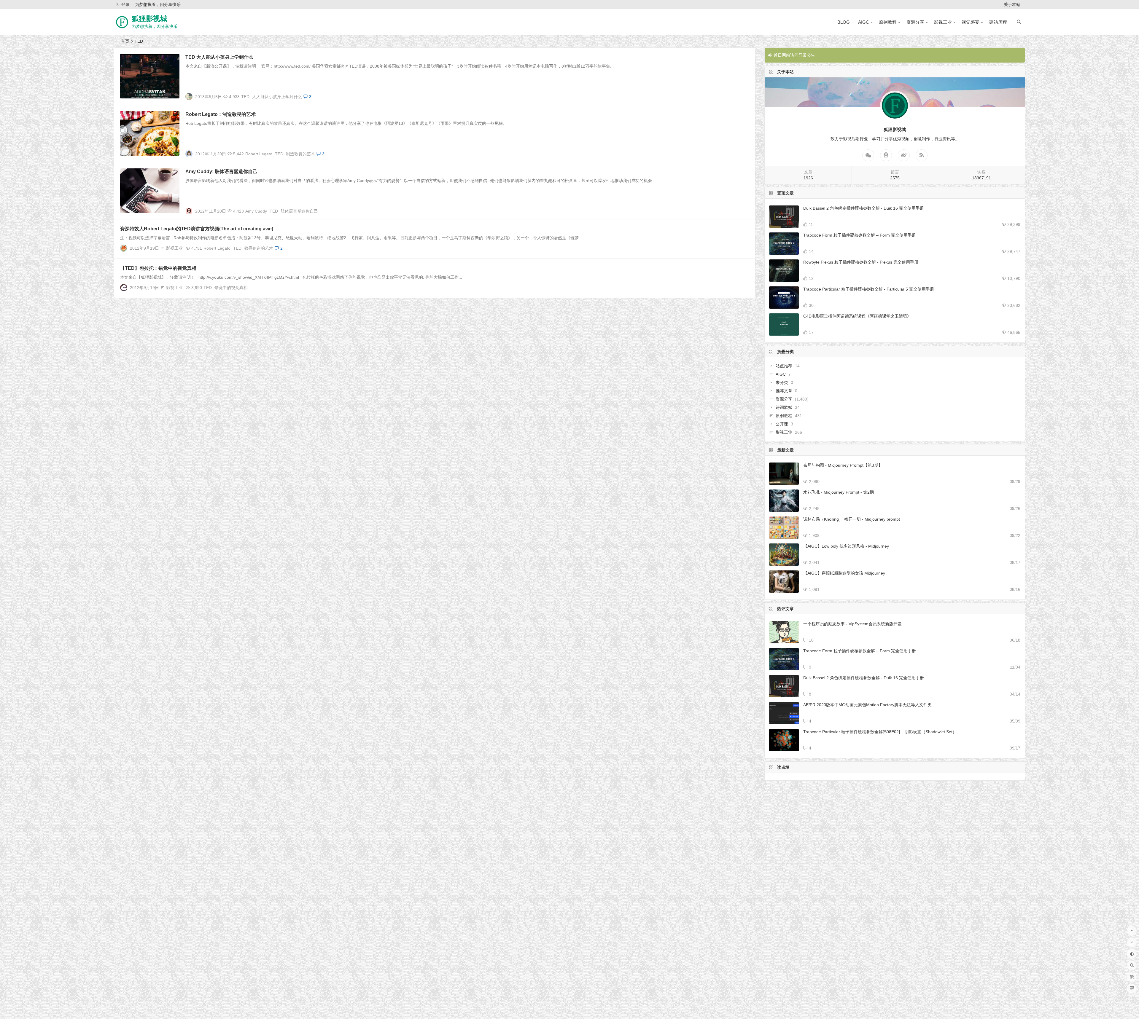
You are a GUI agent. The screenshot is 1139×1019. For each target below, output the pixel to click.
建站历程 (998, 22)
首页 (125, 41)
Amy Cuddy (256, 211)
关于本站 (1012, 4)
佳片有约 (131, 115)
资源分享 (915, 22)
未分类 (782, 382)
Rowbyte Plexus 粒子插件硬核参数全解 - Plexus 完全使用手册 (860, 262)
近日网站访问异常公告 (794, 55)
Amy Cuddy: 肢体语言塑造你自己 (221, 171)
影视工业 (943, 22)
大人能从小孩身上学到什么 (277, 96)
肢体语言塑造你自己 (299, 211)
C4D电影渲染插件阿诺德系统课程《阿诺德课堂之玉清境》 (857, 316)
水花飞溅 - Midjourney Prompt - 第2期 (838, 492)
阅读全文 (743, 94)
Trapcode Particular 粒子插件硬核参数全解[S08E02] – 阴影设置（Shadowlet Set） (880, 731)
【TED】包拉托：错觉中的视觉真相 (158, 268)
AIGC (863, 22)
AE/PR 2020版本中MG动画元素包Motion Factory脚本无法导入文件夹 (867, 704)
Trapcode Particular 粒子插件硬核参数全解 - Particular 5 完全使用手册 (868, 289)
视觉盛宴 (970, 22)
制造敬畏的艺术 (300, 154)
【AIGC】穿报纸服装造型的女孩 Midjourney (844, 573)
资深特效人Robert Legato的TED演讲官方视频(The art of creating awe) (196, 228)
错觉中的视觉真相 (231, 287)
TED (245, 96)
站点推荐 (784, 365)
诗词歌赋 (784, 407)
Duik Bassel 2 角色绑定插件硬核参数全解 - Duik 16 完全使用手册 (863, 208)
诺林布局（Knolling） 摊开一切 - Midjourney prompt (851, 519)
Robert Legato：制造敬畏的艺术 (220, 114)
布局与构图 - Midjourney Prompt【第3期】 (842, 465)
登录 (125, 4)
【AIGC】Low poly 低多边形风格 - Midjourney (846, 546)
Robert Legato (258, 154)
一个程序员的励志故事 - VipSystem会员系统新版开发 (852, 623)
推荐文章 (784, 390)
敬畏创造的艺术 (258, 248)
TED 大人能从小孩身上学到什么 (219, 57)
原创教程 (888, 22)
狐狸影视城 (149, 19)
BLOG (843, 22)
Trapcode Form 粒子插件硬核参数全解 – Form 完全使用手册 (859, 235)
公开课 (782, 424)
